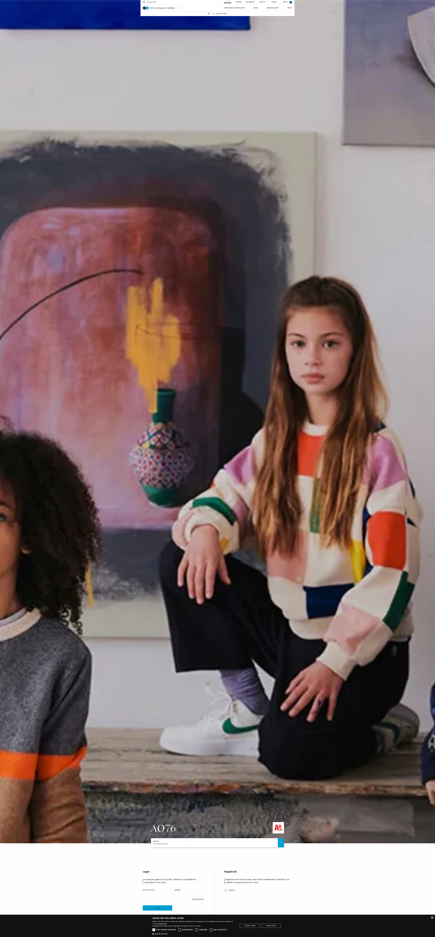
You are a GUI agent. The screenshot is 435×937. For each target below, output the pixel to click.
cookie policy (162, 924)
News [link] (255, 8)
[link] (286, 2)
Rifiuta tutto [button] (271, 926)
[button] (194, 933)
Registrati (232, 890)
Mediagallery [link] (273, 8)
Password (177, 890)
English (274, 2)
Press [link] (289, 8)
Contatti (262, 2)
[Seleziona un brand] (180, 8)
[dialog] (217, 926)
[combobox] (432, 917)
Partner (238, 2)
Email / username (148, 890)
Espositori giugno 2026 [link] (234, 8)
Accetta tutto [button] (250, 926)
